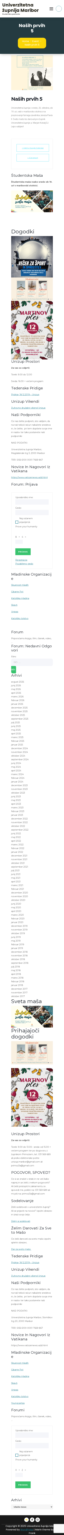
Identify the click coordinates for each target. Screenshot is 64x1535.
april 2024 (16, 770)
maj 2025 (16, 730)
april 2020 (16, 911)
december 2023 (19, 785)
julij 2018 (15, 966)
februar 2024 (17, 778)
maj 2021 (15, 878)
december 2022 (19, 818)
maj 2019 (16, 940)
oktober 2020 (18, 900)
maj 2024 (16, 767)
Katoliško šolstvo (19, 618)
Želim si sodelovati (20, 1221)
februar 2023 (17, 811)
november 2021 (19, 859)
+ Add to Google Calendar (33, 148)
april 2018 (16, 974)
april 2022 (16, 841)
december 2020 (19, 892)
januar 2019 (17, 948)
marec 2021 (17, 885)
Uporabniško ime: (24, 497)
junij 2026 (16, 685)
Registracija (21, 560)
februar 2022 (17, 848)
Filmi (13, 656)
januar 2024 (17, 781)
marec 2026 (17, 696)
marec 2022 (17, 844)
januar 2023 (17, 815)
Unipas (14, 611)
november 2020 (19, 896)
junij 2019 (16, 937)
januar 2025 (17, 744)
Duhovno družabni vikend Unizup (28, 408)
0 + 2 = (21, 1470)
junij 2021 (16, 874)
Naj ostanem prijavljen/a (26, 520)
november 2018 (19, 955)
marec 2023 (17, 807)
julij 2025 (15, 722)
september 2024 (20, 759)
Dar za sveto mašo (21, 1249)
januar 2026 (17, 704)
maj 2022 (16, 837)
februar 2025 (17, 741)
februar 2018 (17, 981)
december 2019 (19, 926)
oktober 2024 (18, 755)
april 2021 (16, 881)
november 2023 (19, 789)
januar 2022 (17, 852)
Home (25, 41)
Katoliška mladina (20, 598)
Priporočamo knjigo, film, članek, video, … (31, 640)
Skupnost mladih (20, 585)
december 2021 (19, 855)
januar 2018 (17, 985)
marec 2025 (17, 737)
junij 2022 (16, 833)
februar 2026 (17, 700)
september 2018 (19, 963)
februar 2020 (18, 918)
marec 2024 (17, 774)
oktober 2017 (18, 996)
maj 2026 (16, 689)
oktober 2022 (18, 826)
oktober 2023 (18, 792)
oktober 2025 (18, 715)
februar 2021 (17, 889)
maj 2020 (16, 907)
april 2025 (16, 733)
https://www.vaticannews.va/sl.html (29, 477)
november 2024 (19, 752)
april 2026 (16, 693)
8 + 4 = (21, 537)
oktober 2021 (18, 863)
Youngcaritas (18, 1403)
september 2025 (19, 718)
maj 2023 (16, 800)
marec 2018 (17, 977)
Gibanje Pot (17, 591)
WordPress (26, 1529)
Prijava (23, 552)
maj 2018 (16, 970)
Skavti (14, 605)
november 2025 (19, 711)
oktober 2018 (18, 959)
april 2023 (16, 804)
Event (35, 41)
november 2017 (19, 992)
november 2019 (19, 929)
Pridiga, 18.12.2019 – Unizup (25, 394)
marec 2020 (17, 915)
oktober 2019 (18, 933)
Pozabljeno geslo (24, 563)
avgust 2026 (17, 681)
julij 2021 (15, 870)
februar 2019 (17, 944)
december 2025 (19, 707)
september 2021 (19, 866)
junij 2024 (16, 763)
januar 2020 (17, 922)
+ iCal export (32, 158)
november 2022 (19, 822)
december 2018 (19, 952)
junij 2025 (16, 726)
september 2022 (19, 829)
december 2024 (19, 748)
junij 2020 (16, 903)
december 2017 (19, 989)
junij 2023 (16, 796)
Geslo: (18, 508)
